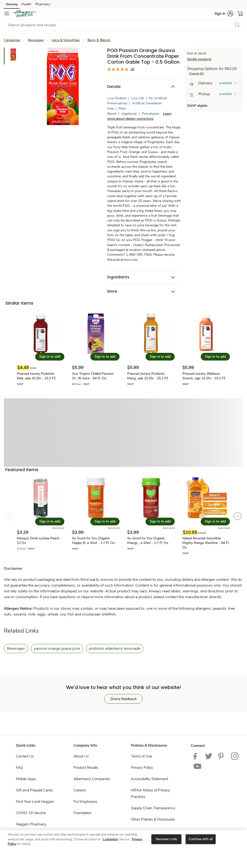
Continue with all (201, 839)
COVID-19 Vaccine (31, 812)
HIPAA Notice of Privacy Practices (150, 793)
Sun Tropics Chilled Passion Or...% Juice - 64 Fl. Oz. (92, 376)
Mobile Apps (26, 778)
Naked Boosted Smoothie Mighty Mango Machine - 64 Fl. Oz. (205, 543)
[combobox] (123, 25)
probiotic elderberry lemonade (114, 648)
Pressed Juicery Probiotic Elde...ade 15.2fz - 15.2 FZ (36, 376)
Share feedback (123, 699)
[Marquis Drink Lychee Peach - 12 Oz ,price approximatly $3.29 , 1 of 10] (40, 516)
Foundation (82, 812)
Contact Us (25, 756)
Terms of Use (141, 756)
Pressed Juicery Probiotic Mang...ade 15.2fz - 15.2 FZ (147, 376)
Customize (110, 839)
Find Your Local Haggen (35, 801)
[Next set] (237, 516)
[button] (224, 13)
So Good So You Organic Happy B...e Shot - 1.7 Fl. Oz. (93, 540)
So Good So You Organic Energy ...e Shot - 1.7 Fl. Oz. (148, 540)
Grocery (12, 4)
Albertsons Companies (91, 778)
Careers (79, 790)
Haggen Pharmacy (31, 824)
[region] (123, 839)
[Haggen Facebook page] (196, 755)
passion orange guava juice (57, 648)
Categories (12, 40)
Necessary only (166, 839)
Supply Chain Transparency (153, 808)
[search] (237, 24)
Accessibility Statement (149, 778)
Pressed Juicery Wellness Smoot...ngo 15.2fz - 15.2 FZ (204, 376)
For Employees (85, 801)
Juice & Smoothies (66, 40)
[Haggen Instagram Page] (235, 755)
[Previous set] (9, 516)
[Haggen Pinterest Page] (222, 755)
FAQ (19, 767)
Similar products (199, 59)
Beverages (36, 40)
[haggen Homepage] (25, 13)
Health (26, 4)
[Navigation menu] (7, 13)
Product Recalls (85, 767)
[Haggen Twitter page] (209, 755)
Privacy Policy (142, 767)
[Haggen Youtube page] (197, 766)
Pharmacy (42, 4)
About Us (81, 756)
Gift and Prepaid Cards (34, 790)
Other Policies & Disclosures (153, 819)
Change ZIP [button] (196, 73)
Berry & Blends (98, 40)
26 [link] (132, 69)
